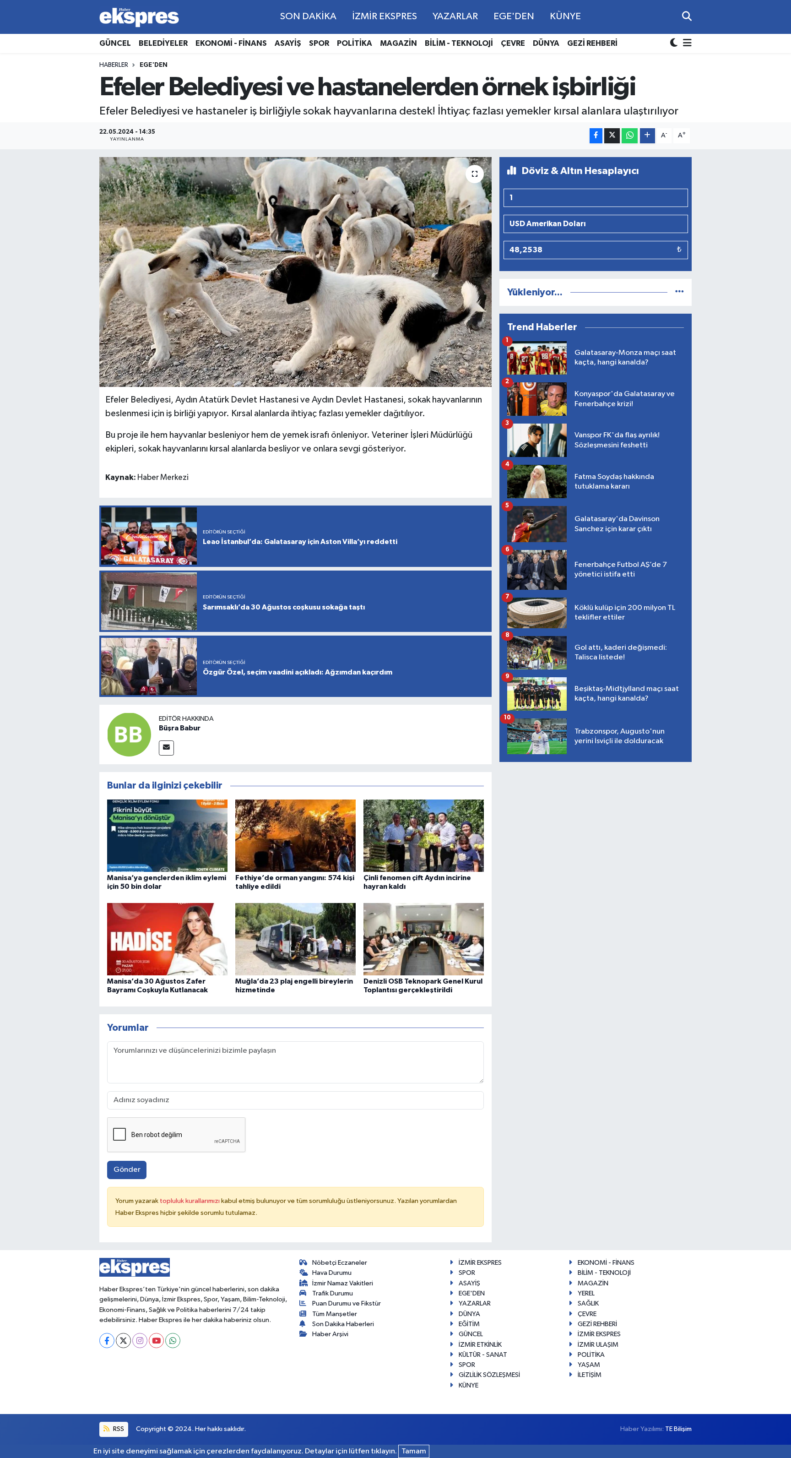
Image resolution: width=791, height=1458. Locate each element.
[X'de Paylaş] (612, 135)
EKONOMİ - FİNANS (231, 43)
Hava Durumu (332, 1272)
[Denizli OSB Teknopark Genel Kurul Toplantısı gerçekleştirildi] (423, 939)
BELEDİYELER (163, 43)
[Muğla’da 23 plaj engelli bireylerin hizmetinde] (295, 939)
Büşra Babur (179, 728)
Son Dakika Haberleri (343, 1324)
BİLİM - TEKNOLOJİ (459, 43)
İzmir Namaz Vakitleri (342, 1283)
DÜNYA (546, 43)
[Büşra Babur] (129, 734)
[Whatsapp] (172, 1340)
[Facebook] (106, 1340)
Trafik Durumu (332, 1293)
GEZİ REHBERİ (592, 43)
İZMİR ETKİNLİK (480, 1344)
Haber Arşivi (330, 1334)
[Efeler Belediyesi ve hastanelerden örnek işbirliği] (295, 272)
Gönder (127, 1170)
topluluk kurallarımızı (190, 1200)
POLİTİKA (354, 43)
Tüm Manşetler (334, 1314)
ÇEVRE (513, 43)
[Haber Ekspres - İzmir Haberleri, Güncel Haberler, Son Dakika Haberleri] (139, 17)
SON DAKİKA (308, 16)
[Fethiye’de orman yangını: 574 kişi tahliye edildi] (295, 835)
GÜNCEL (115, 43)
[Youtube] (156, 1340)
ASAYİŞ (288, 43)
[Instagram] (139, 1340)
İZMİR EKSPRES (384, 16)
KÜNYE (565, 16)
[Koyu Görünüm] (674, 44)
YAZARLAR (455, 16)
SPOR (319, 43)
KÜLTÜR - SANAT (483, 1354)
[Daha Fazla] (647, 135)
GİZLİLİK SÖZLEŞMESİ (489, 1374)
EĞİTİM (469, 1324)
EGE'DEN (513, 16)
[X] (123, 1340)
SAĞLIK (588, 1303)
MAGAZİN (398, 43)
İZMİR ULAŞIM (598, 1344)
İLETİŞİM (589, 1374)
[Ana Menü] (685, 44)
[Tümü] (679, 292)
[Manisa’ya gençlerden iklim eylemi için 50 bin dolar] (167, 835)
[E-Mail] (166, 748)
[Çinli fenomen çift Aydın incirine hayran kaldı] (423, 835)
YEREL (586, 1293)
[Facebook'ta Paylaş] (596, 135)
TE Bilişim (678, 1428)
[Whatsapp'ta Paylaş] (630, 135)
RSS (118, 1428)
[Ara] (687, 17)
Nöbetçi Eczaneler (339, 1262)
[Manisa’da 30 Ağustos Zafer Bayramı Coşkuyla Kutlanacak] (167, 939)
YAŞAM (589, 1364)
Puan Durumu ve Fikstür (346, 1303)
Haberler (113, 65)
